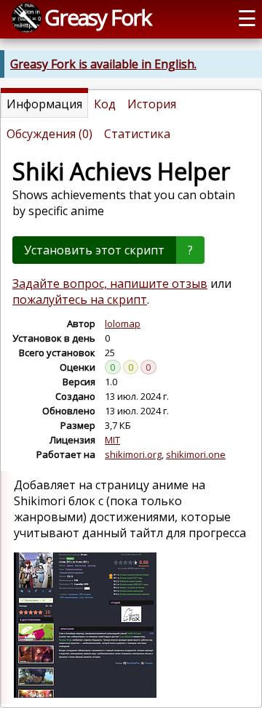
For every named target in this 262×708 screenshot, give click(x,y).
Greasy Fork (97, 17)
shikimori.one (196, 454)
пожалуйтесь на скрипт (79, 299)
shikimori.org (133, 454)
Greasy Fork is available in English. (103, 64)
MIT (112, 439)
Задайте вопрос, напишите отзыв (109, 283)
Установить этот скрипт (94, 250)
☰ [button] (247, 18)
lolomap (122, 323)
